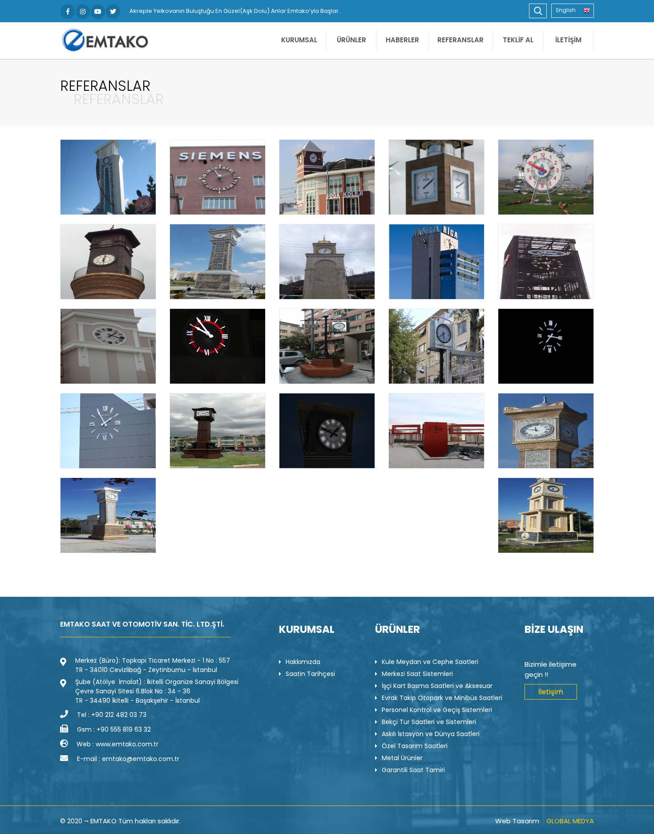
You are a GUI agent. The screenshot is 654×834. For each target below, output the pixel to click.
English (566, 10)
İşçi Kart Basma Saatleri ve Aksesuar (437, 685)
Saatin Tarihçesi (310, 673)
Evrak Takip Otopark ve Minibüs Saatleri (442, 697)
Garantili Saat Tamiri (413, 769)
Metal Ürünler (402, 757)
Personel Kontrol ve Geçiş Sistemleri (437, 709)
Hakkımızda (303, 661)
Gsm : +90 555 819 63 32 (114, 729)
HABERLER (402, 40)
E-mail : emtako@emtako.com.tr (128, 758)
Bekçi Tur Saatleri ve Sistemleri (429, 721)
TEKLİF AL (518, 40)
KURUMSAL (299, 40)
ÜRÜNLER (351, 40)
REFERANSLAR (460, 40)
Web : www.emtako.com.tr (117, 744)
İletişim (550, 691)
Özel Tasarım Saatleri (415, 745)
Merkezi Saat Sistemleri (417, 673)
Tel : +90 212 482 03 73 (111, 714)
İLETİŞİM (568, 40)
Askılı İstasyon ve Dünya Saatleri (431, 733)
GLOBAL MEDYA (570, 821)
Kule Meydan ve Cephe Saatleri (430, 661)
